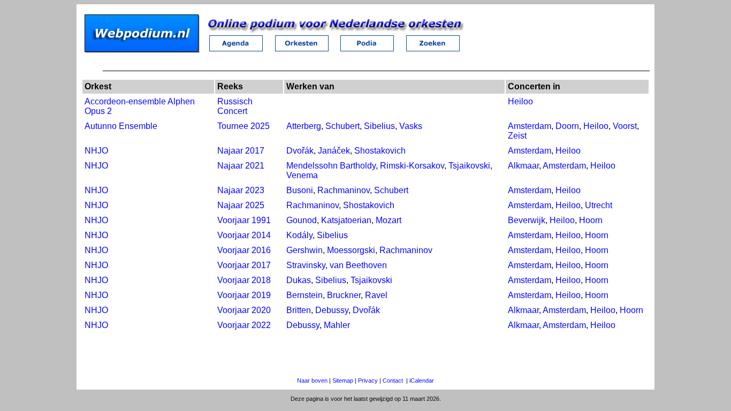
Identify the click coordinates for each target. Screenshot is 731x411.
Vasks (410, 126)
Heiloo (520, 101)
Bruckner (344, 295)
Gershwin (304, 250)
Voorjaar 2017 (244, 265)
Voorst (625, 126)
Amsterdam (529, 126)
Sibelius (379, 126)
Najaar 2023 (240, 190)
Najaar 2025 (240, 205)
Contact (393, 380)
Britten (298, 310)
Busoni (299, 190)
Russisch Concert (235, 106)
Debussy (331, 310)
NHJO (96, 150)
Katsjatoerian (346, 220)
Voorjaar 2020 (244, 310)
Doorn (567, 126)
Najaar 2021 (240, 165)
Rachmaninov (343, 190)
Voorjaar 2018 (244, 280)
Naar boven (312, 380)
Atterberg (303, 126)
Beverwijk (526, 220)
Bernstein (304, 295)
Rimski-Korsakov (412, 165)
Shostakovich (380, 150)
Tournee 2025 (243, 126)
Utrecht (598, 205)
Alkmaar (523, 165)
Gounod (301, 220)
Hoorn (591, 220)
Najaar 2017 (240, 150)
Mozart (388, 220)
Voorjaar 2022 (244, 325)
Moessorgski (351, 250)
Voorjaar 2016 (244, 250)
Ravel (376, 295)
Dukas (298, 280)
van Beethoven (358, 265)
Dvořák (300, 150)
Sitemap (342, 380)
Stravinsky (305, 265)
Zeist (517, 135)
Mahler (337, 325)
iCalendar (421, 380)
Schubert (342, 126)
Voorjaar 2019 (244, 295)
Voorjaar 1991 (244, 220)
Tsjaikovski (469, 165)
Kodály (299, 235)
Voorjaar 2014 (244, 235)
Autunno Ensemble (121, 126)
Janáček (334, 150)
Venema (302, 175)
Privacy (368, 380)
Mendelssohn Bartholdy (331, 165)
